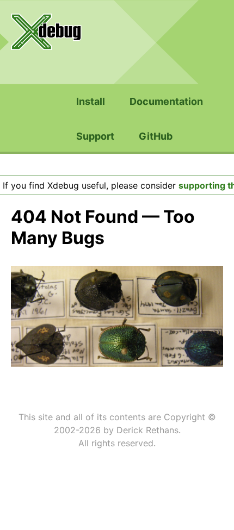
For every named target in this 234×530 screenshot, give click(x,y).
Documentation (166, 101)
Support (95, 136)
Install (90, 101)
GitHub (156, 136)
